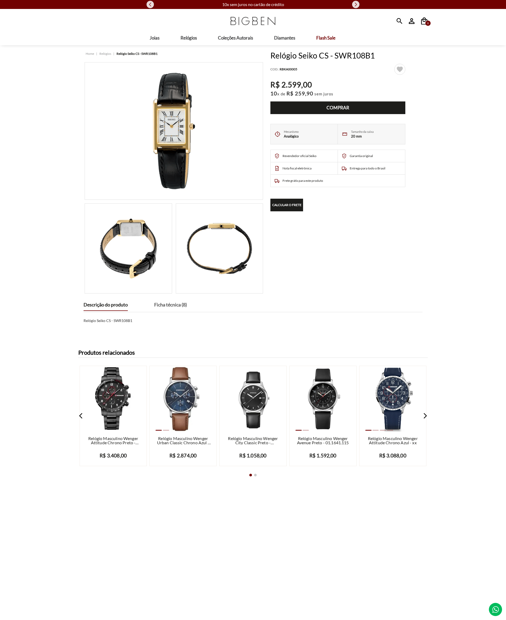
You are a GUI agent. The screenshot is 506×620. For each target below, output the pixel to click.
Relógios (105, 55)
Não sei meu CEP (354, 217)
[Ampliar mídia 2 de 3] (128, 249)
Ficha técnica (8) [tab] (170, 306)
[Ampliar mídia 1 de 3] (174, 132)
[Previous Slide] (150, 5)
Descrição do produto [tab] (106, 306)
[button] (81, 416)
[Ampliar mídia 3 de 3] (219, 249)
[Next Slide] (355, 5)
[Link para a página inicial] (90, 55)
